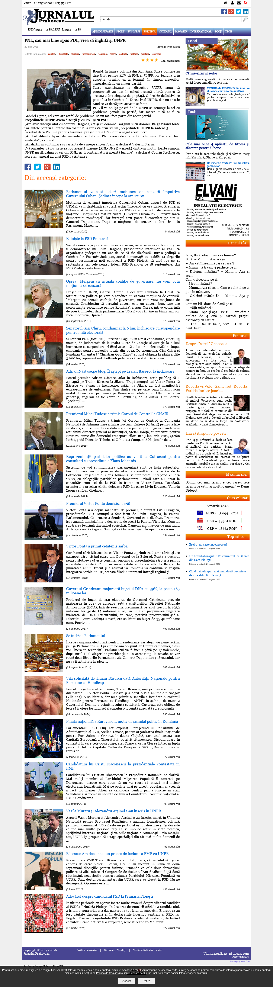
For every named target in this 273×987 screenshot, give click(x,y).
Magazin (181, 31)
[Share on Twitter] (238, 13)
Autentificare (241, 957)
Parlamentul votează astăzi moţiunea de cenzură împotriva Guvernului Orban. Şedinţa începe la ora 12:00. (123, 193)
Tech (228, 31)
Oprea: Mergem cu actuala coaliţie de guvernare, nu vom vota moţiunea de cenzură (123, 283)
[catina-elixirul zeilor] (217, 69)
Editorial (240, 335)
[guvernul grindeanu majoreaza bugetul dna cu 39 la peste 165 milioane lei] (44, 624)
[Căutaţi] (244, 21)
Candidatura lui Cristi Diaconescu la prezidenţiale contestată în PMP (123, 766)
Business (134, 31)
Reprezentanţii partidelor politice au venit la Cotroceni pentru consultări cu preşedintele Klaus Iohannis (123, 458)
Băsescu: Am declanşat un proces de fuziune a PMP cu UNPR (117, 853)
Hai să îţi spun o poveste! (207, 433)
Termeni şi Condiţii (115, 950)
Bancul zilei (237, 243)
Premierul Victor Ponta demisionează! (98, 503)
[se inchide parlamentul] (44, 671)
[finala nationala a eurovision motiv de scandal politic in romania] (44, 756)
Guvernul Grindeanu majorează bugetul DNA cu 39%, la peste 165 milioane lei (123, 590)
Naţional (165, 31)
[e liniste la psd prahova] (44, 274)
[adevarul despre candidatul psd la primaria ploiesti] (44, 931)
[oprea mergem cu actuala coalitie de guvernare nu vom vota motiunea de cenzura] (44, 316)
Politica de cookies (87, 950)
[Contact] (239, 3)
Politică (149, 31)
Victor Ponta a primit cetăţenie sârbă (97, 546)
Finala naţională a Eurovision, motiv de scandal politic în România (122, 721)
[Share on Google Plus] (231, 13)
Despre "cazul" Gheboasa (206, 343)
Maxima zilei (236, 474)
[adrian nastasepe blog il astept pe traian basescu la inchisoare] (44, 406)
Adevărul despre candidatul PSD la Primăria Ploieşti (109, 896)
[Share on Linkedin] (245, 13)
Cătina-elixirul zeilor (201, 73)
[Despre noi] (232, 3)
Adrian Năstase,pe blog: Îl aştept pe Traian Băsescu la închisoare (120, 371)
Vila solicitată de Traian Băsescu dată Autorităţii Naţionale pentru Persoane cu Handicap (123, 680)
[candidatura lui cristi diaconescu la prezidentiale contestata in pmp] (44, 799)
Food (218, 31)
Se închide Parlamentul (85, 635)
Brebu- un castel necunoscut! (208, 546)
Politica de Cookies (107, 973)
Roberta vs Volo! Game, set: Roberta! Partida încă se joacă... (217, 388)
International (201, 31)
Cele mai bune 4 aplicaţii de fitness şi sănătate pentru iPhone (218, 146)
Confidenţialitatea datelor (147, 950)
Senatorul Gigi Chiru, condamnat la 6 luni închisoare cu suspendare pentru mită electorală (123, 330)
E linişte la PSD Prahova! (87, 238)
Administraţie (102, 31)
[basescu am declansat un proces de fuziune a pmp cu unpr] (44, 889)
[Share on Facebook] (224, 13)
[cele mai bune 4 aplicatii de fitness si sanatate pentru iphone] (217, 140)
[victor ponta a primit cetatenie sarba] (44, 581)
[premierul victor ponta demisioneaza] (44, 538)
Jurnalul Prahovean (168, 46)
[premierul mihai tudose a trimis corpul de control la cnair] (44, 449)
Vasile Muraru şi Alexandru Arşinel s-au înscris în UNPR (113, 811)
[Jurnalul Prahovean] (225, 3)
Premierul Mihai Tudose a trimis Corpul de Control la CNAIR (117, 414)
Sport (120, 31)
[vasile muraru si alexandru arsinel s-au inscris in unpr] (44, 846)
